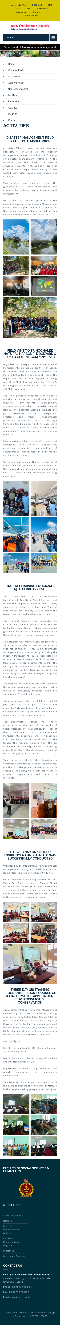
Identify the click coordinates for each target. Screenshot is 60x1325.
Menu (10, 37)
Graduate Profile (16, 70)
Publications (14, 101)
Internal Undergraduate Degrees (11, 1230)
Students (12, 114)
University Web (18, 5)
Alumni (36, 12)
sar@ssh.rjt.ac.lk (21, 1297)
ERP (28, 8)
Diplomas (8, 1250)
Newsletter (42, 8)
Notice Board (31, 15)
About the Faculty (13, 1215)
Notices (7, 1220)
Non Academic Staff (18, 89)
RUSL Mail (37, 5)
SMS (17, 8)
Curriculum (14, 76)
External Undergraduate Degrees (11, 1242)
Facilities (12, 95)
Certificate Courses (14, 1256)
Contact (12, 120)
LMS (50, 5)
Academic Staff (16, 82)
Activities (12, 107)
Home (11, 64)
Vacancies (21, 12)
